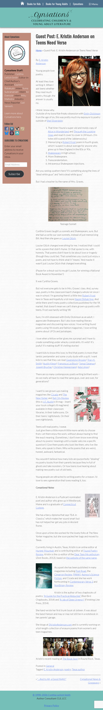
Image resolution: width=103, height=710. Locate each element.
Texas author (78, 669)
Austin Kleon (49, 363)
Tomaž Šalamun (87, 363)
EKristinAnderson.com (60, 624)
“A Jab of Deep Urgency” (72, 599)
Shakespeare (54, 152)
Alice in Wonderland (58, 131)
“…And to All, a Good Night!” (51, 679)
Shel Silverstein (55, 120)
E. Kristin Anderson (53, 669)
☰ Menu (93, 4)
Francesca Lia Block (68, 363)
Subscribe (14, 174)
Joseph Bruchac (44, 367)
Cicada (54, 394)
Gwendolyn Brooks (76, 359)
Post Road (81, 571)
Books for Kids (34, 4)
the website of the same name (81, 557)
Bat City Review (61, 398)
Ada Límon (83, 367)
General (50, 665)
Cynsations (78, 4)
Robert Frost (69, 142)
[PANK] (77, 574)
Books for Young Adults (57, 4)
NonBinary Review (63, 585)
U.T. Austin (48, 401)
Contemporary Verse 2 (81, 581)
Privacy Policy (51, 705)
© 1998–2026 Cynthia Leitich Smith (51, 694)
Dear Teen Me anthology (86, 554)
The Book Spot (70, 658)
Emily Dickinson (92, 113)
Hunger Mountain (45, 550)
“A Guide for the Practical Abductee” (62, 596)
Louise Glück (69, 238)
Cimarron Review (63, 574)
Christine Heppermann (64, 367)
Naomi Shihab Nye (84, 299)
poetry (67, 669)
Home (39, 50)
